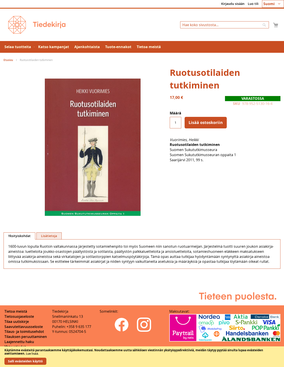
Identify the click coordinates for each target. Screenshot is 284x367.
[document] (142, 357)
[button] (273, 3)
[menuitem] (19, 47)
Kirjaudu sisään (233, 4)
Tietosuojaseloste (19, 316)
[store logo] (36, 25)
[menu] (142, 47)
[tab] (19, 235)
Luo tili (253, 4)
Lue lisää (32, 353)
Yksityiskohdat (19, 236)
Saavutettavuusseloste (23, 326)
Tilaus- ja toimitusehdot (24, 331)
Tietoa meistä (15, 311)
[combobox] (224, 24)
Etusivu (8, 60)
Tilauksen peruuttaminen (25, 336)
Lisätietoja (49, 236)
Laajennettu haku (19, 341)
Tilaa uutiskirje (16, 321)
